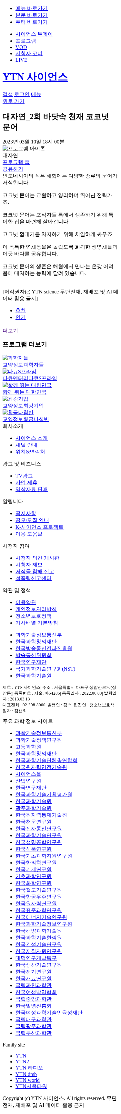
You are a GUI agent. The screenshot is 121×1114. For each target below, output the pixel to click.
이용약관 (25, 602)
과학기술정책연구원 (38, 740)
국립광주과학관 (33, 1026)
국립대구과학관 (33, 1019)
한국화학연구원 (33, 883)
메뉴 (36, 94)
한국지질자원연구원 (38, 951)
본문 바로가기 (31, 15)
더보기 (10, 330)
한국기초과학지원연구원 (43, 856)
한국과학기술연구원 (38, 835)
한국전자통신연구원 (38, 828)
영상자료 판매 (31, 489)
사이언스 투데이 (34, 34)
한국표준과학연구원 (38, 910)
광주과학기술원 (33, 808)
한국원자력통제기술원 (41, 815)
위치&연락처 (30, 451)
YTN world (27, 1080)
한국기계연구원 (33, 869)
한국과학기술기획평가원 (43, 794)
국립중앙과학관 (33, 999)
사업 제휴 (26, 482)
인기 (20, 317)
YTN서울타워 (31, 1086)
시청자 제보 (29, 564)
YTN (20, 1055)
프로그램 (25, 40)
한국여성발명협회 (36, 992)
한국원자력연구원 (36, 903)
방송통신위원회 (33, 655)
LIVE (21, 60)
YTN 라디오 (29, 1068)
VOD (21, 47)
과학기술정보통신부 (38, 634)
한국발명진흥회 (33, 1006)
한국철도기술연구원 (38, 890)
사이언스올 (28, 774)
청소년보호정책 (33, 616)
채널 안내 (26, 445)
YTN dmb (26, 1074)
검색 (8, 94)
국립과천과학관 (33, 985)
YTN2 (22, 1061)
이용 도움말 (29, 534)
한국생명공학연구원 (38, 842)
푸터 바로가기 (31, 22)
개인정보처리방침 (36, 609)
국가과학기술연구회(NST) (45, 669)
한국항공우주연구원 (38, 896)
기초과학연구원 (33, 876)
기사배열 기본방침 (36, 622)
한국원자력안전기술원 (41, 767)
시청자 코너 (29, 53)
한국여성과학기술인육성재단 (49, 1012)
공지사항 (25, 513)
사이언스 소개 (31, 438)
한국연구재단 (30, 662)
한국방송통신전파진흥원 (43, 648)
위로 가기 (14, 101)
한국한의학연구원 (36, 862)
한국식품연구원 (33, 849)
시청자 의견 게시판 (37, 558)
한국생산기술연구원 (38, 965)
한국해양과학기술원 (38, 931)
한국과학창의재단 (36, 641)
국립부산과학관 (33, 1033)
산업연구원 (28, 781)
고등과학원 (28, 746)
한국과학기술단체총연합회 (46, 760)
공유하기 (13, 169)
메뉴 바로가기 (31, 8)
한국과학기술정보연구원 (43, 924)
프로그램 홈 (16, 162)
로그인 (22, 94)
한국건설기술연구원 (38, 944)
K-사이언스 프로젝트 (39, 527)
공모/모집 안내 (32, 520)
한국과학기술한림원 (38, 937)
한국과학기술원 (33, 675)
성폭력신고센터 (33, 578)
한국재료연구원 (33, 978)
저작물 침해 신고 (34, 571)
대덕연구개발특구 (36, 958)
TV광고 (24, 475)
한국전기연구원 (33, 971)
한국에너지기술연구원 (41, 917)
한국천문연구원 (33, 821)
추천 (20, 310)
